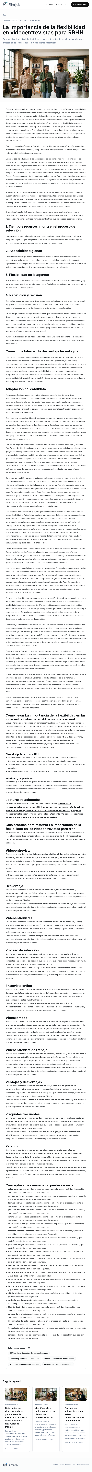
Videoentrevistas (12, 1404)
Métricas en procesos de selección (58, 1364)
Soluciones (49, 4)
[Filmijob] (12, 4)
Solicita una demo (80, 4)
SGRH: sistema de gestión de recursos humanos (29, 1353)
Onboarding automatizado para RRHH (24, 1359)
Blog (66, 4)
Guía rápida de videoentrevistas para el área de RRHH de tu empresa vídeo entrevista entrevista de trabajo (16, 1417)
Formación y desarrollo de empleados (59, 1359)
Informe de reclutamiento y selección (24, 1364)
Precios (59, 4)
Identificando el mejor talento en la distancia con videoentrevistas (38, 810)
